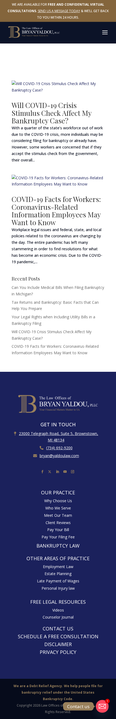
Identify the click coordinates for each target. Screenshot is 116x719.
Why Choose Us (58, 500)
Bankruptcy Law (58, 545)
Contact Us (58, 628)
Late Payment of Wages (58, 580)
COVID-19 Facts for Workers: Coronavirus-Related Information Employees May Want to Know (56, 210)
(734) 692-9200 (59, 447)
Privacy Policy (58, 652)
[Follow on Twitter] (50, 471)
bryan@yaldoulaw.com (59, 455)
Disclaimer (58, 644)
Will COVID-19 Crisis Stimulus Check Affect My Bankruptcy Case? (51, 112)
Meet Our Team (58, 515)
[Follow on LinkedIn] (58, 472)
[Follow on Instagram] (73, 472)
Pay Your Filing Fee (58, 536)
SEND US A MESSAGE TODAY (59, 11)
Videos (58, 610)
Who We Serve (58, 508)
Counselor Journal (58, 617)
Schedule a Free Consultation (58, 636)
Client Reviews (58, 522)
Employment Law (58, 566)
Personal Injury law (58, 588)
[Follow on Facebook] (43, 472)
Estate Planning (58, 573)
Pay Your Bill (58, 529)
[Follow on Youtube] (65, 472)
